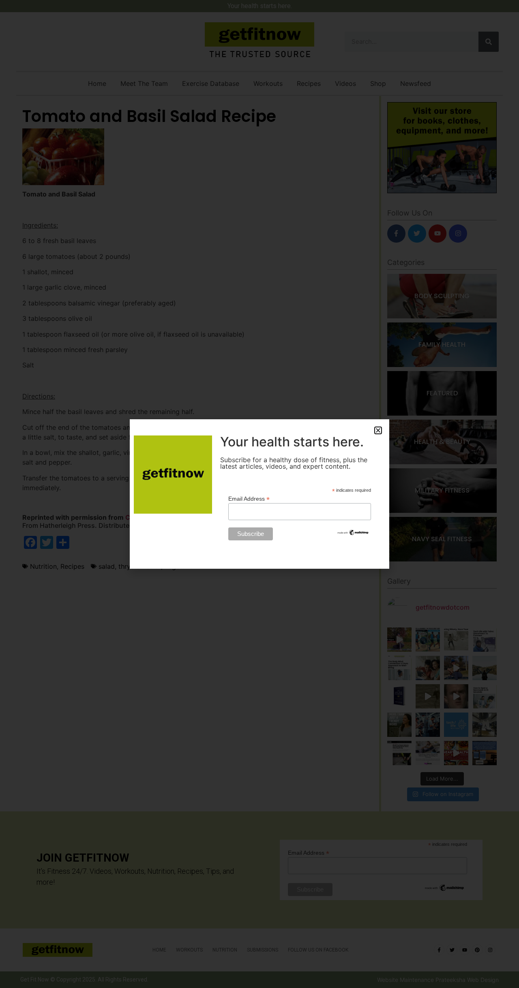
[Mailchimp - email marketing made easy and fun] (353, 534)
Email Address (249, 498)
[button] (378, 430)
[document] (259, 494)
